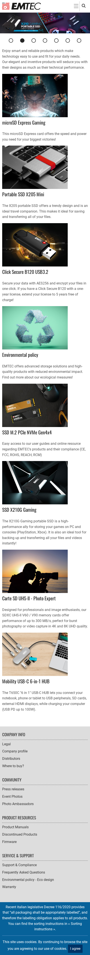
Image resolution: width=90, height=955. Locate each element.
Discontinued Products (19, 834)
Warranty (9, 887)
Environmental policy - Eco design (28, 880)
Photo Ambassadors (18, 804)
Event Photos (12, 796)
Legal (6, 744)
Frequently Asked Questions (23, 872)
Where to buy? (13, 766)
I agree (75, 949)
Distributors (11, 759)
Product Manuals (15, 827)
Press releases (13, 789)
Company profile (15, 751)
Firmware (9, 842)
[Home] (21, 6)
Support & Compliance (19, 865)
